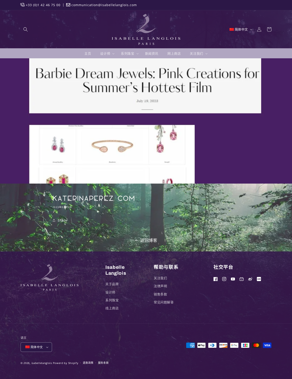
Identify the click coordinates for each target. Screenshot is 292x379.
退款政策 (88, 362)
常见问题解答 (164, 302)
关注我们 (160, 278)
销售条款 (160, 294)
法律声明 (160, 286)
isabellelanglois (41, 363)
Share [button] (62, 220)
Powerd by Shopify (65, 363)
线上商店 (112, 308)
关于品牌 (112, 284)
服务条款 (103, 362)
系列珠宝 (112, 300)
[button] (26, 29)
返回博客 (148, 240)
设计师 (110, 292)
